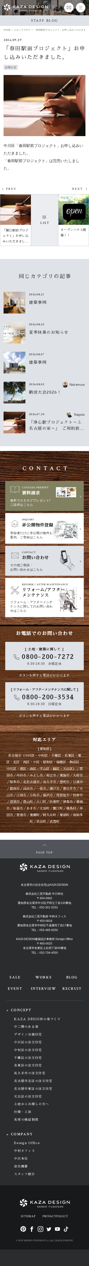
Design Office (27, 1143)
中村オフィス (24, 1150)
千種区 (56, 755)
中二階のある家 (26, 1026)
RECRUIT (72, 988)
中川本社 (21, 1158)
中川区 (30, 755)
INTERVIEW (43, 988)
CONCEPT (21, 1010)
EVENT (15, 988)
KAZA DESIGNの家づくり (37, 1019)
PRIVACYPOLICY (55, 1216)
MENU (80, 7)
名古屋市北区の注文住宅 (33, 1080)
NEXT (77, 189)
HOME (7, 30)
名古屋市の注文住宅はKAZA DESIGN (44, 884)
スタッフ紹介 (24, 1174)
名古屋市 (14, 755)
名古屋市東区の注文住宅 (33, 1088)
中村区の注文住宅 (28, 1050)
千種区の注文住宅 (28, 1057)
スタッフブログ (22, 30)
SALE (14, 977)
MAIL (69, 7)
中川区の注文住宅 (28, 1042)
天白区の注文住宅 (28, 1096)
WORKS (43, 977)
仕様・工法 (22, 1111)
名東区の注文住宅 (28, 1065)
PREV (11, 189)
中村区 (43, 755)
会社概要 (21, 1166)
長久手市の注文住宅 (29, 1073)
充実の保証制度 (26, 1119)
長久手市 (49, 782)
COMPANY (22, 1134)
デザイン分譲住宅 (28, 1034)
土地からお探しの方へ (31, 1104)
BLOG (72, 977)
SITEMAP (28, 1216)
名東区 (70, 755)
